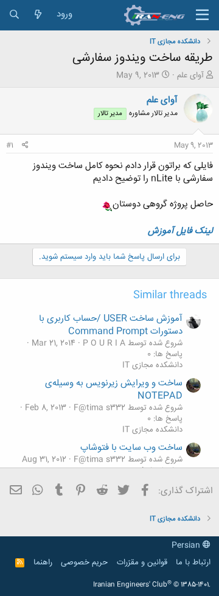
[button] (202, 15)
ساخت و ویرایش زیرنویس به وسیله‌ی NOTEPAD (113, 390)
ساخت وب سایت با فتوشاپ (131, 447)
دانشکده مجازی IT (152, 365)
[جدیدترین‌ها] (38, 15)
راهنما (42, 562)
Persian (187, 545)
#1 (9, 145)
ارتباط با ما (193, 562)
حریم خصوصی (84, 562)
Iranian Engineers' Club (151, 585)
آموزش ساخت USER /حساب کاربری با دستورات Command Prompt (110, 325)
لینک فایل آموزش (180, 231)
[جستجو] (14, 15)
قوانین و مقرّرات (142, 562)
